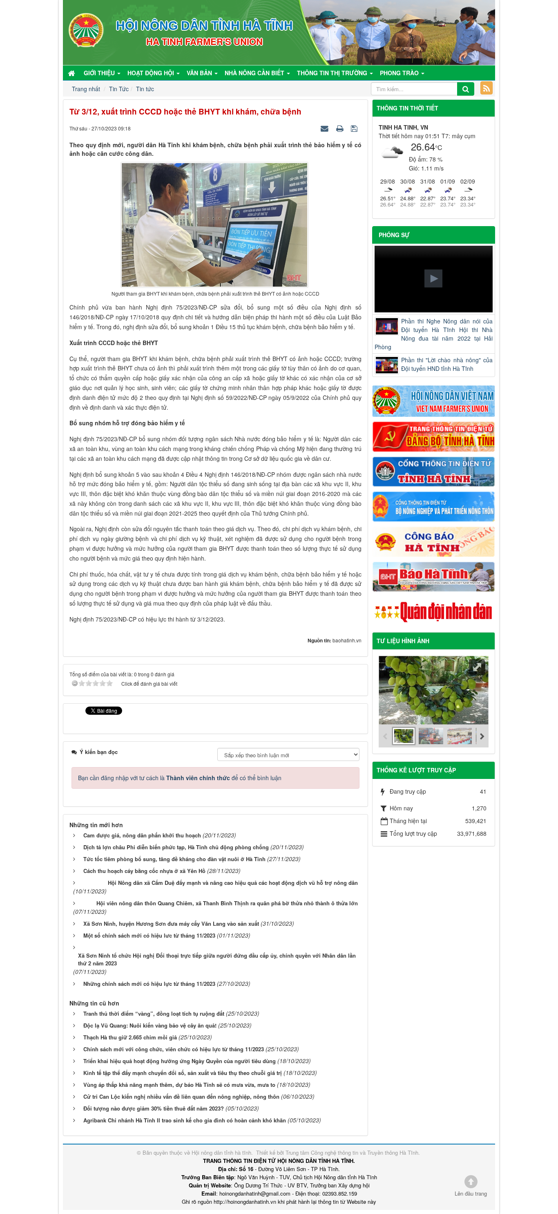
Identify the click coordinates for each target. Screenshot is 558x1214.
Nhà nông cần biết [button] (255, 73)
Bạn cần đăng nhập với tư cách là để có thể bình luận (179, 778)
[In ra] (340, 128)
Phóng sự (394, 235)
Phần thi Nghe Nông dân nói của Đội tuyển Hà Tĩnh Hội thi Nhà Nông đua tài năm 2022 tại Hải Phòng (434, 334)
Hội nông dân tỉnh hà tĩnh (221, 1152)
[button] (433, 278)
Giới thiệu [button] (100, 73)
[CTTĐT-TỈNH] (434, 471)
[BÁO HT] (434, 576)
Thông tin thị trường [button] (333, 73)
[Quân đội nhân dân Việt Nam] (434, 611)
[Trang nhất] (72, 72)
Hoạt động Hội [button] (151, 73)
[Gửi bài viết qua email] (325, 128)
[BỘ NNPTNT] (434, 506)
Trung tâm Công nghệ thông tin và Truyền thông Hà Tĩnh (352, 1152)
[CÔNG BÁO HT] (434, 540)
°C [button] (438, 147)
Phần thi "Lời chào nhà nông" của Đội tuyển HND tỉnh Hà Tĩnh (447, 364)
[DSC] (434, 436)
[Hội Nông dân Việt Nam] (434, 400)
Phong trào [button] (400, 73)
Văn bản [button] (200, 73)
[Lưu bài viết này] (355, 128)
